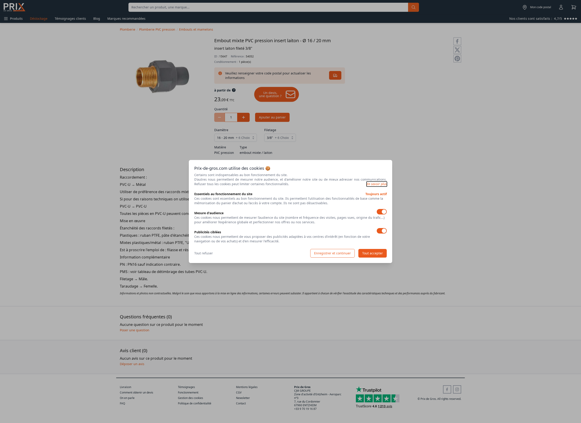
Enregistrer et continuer (332, 253)
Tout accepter (372, 253)
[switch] (382, 211)
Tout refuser (203, 253)
